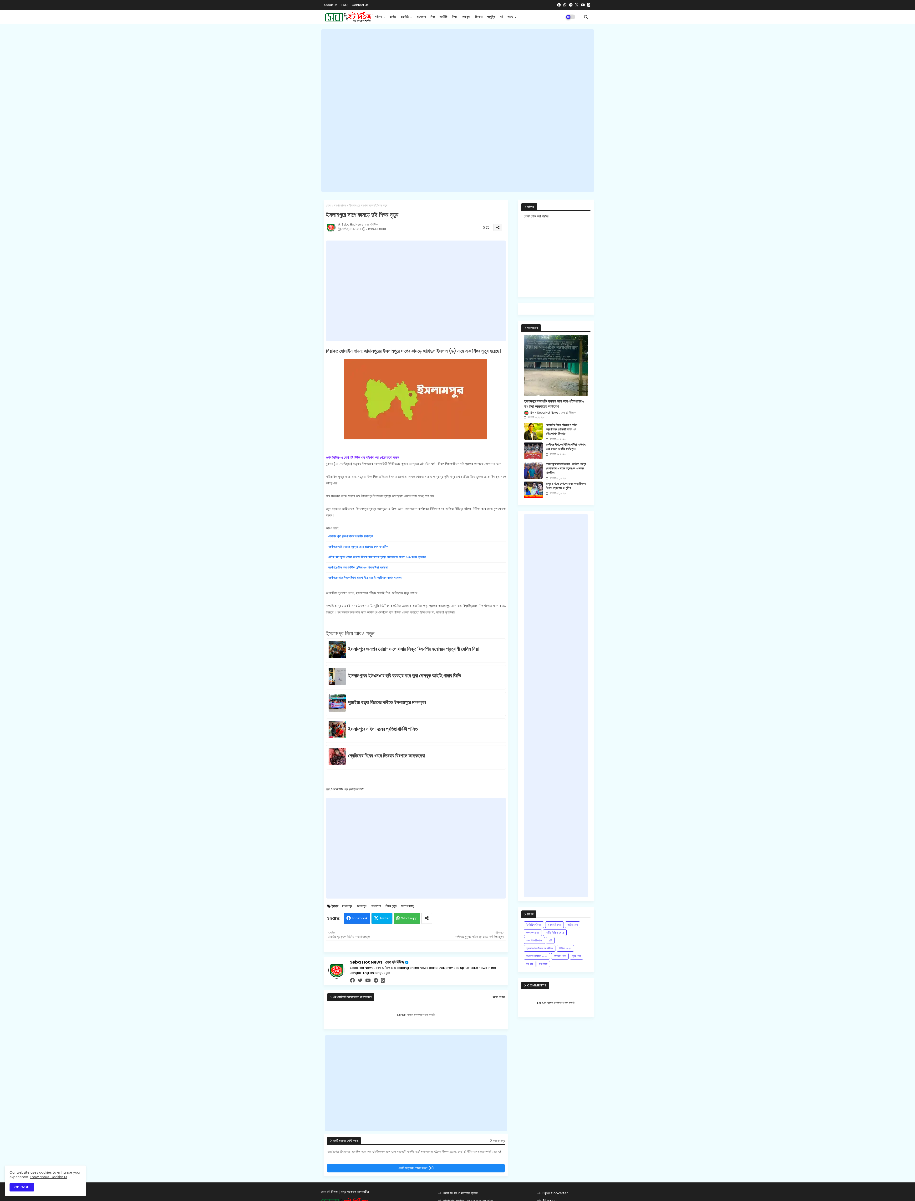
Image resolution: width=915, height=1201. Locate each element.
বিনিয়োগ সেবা (560, 956)
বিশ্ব (433, 17)
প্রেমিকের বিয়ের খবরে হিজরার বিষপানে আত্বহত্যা (386, 755)
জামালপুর (361, 906)
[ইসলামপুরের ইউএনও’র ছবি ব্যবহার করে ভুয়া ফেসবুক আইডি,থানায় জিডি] (338, 677)
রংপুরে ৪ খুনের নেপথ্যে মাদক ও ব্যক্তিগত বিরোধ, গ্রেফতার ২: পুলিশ (566, 486)
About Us (330, 5)
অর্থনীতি (443, 17)
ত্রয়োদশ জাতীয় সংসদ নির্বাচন (539, 948)
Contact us (360, 5)
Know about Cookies (47, 1177)
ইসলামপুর (347, 906)
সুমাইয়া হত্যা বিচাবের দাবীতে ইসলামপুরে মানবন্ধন (387, 702)
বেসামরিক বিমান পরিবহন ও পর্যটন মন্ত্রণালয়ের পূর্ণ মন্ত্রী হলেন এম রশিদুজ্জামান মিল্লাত (561, 429)
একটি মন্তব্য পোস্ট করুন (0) (416, 1168)
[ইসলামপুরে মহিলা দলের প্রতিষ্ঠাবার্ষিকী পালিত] (338, 730)
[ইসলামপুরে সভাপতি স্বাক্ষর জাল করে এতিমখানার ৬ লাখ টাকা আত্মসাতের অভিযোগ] (556, 365)
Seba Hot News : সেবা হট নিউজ (377, 962)
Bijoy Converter (555, 1193)
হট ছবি (529, 964)
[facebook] (559, 5)
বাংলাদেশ (421, 17)
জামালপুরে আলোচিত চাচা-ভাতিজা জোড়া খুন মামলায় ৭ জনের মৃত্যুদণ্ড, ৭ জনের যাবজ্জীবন (566, 468)
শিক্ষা (454, 17)
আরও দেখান (499, 997)
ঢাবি (550, 940)
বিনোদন (479, 17)
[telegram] (571, 5)
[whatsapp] (565, 5)
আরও (510, 17)
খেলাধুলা (466, 17)
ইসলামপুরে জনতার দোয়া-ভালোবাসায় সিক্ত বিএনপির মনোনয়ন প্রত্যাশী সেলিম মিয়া (413, 648)
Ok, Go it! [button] (21, 1187)
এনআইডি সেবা (554, 925)
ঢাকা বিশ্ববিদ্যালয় (534, 940)
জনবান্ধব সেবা (532, 932)
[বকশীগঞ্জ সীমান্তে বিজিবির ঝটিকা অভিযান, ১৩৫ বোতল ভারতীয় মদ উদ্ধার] (533, 450)
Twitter (385, 918)
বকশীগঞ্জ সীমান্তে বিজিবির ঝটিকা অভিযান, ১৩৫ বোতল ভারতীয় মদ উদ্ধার (566, 446)
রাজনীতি (405, 17)
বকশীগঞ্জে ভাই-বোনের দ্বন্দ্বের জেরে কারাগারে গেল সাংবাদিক (358, 546)
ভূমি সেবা (576, 956)
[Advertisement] (457, 110)
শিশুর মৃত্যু (391, 906)
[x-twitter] (577, 5)
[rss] (589, 5)
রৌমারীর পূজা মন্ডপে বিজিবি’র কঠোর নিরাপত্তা (350, 536)
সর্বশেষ (378, 17)
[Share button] (426, 918)
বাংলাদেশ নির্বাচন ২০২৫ (536, 956)
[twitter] (360, 980)
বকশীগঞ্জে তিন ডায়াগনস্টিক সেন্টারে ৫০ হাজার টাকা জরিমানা (358, 567)
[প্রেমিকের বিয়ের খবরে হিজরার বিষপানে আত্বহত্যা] (338, 757)
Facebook (360, 918)
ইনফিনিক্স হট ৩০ (533, 925)
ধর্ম (501, 17)
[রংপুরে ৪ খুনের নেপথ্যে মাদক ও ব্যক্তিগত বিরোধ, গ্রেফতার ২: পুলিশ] (533, 490)
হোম (328, 205)
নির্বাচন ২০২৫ (565, 948)
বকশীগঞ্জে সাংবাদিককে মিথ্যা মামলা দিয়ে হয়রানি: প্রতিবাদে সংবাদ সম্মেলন (365, 577)
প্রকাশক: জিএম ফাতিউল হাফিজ (460, 1193)
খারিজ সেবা (573, 925)
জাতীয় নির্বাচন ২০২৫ (555, 932)
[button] (586, 17)
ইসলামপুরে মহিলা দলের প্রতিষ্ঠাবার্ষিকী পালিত (383, 728)
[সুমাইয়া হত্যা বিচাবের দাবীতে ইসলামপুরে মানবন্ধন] (338, 704)
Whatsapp (409, 918)
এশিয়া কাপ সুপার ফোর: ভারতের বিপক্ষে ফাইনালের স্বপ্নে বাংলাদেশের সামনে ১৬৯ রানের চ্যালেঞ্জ (377, 557)
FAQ (344, 5)
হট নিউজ (543, 964)
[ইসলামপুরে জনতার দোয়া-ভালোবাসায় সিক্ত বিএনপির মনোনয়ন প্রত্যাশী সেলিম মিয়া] (338, 650)
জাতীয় (393, 17)
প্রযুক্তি (491, 17)
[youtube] (583, 5)
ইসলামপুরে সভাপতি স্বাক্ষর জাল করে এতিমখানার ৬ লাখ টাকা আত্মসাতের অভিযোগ (554, 404)
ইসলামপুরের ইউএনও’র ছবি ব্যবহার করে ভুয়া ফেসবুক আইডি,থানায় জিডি (404, 675)
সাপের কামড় (340, 205)
